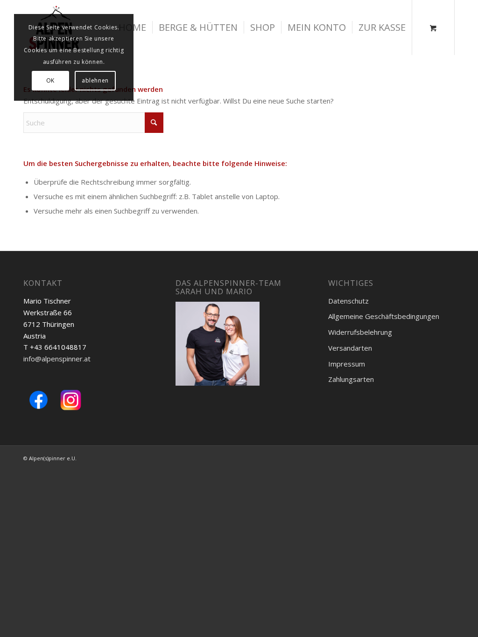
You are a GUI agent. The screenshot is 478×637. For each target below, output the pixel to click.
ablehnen (95, 80)
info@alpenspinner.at (57, 358)
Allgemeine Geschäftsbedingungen (383, 316)
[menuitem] (198, 27)
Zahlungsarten (351, 379)
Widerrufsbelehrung (360, 332)
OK (50, 80)
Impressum (346, 363)
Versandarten (350, 348)
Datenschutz (348, 300)
